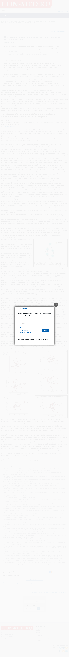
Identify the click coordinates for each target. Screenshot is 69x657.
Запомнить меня (25, 328)
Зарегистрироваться (25, 332)
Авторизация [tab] (24, 309)
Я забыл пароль (24, 330)
